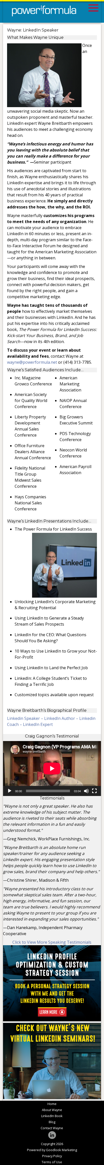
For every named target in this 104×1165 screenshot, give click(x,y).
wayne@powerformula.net (32, 362)
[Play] (9, 790)
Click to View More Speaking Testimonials (51, 942)
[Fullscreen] (94, 790)
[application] (52, 768)
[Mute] (86, 790)
